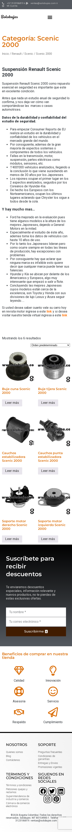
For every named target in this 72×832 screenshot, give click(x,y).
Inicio (5, 54)
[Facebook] (43, 791)
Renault (17, 54)
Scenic (28, 54)
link (49, 311)
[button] (50, 17)
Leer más (12, 403)
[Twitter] (52, 791)
